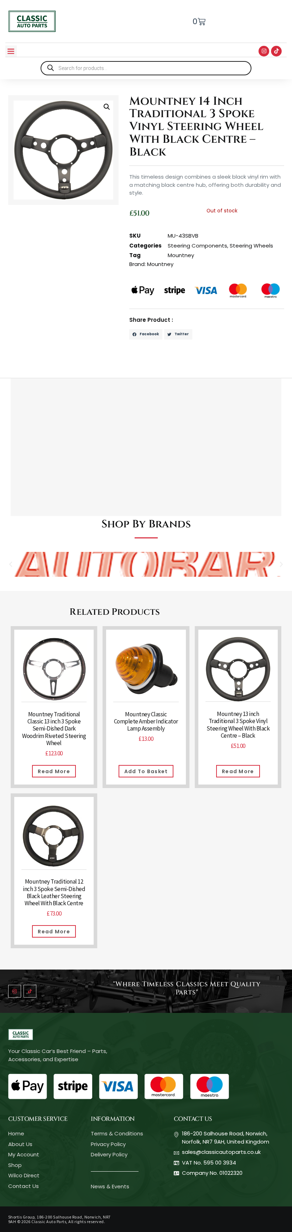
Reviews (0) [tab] (68, 370)
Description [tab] (27, 370)
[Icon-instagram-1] (14, 991)
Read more (54, 771)
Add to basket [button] (146, 771)
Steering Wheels (251, 245)
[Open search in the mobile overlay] (146, 68)
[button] (11, 51)
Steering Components (197, 245)
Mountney (181, 255)
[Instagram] (264, 51)
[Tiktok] (276, 51)
